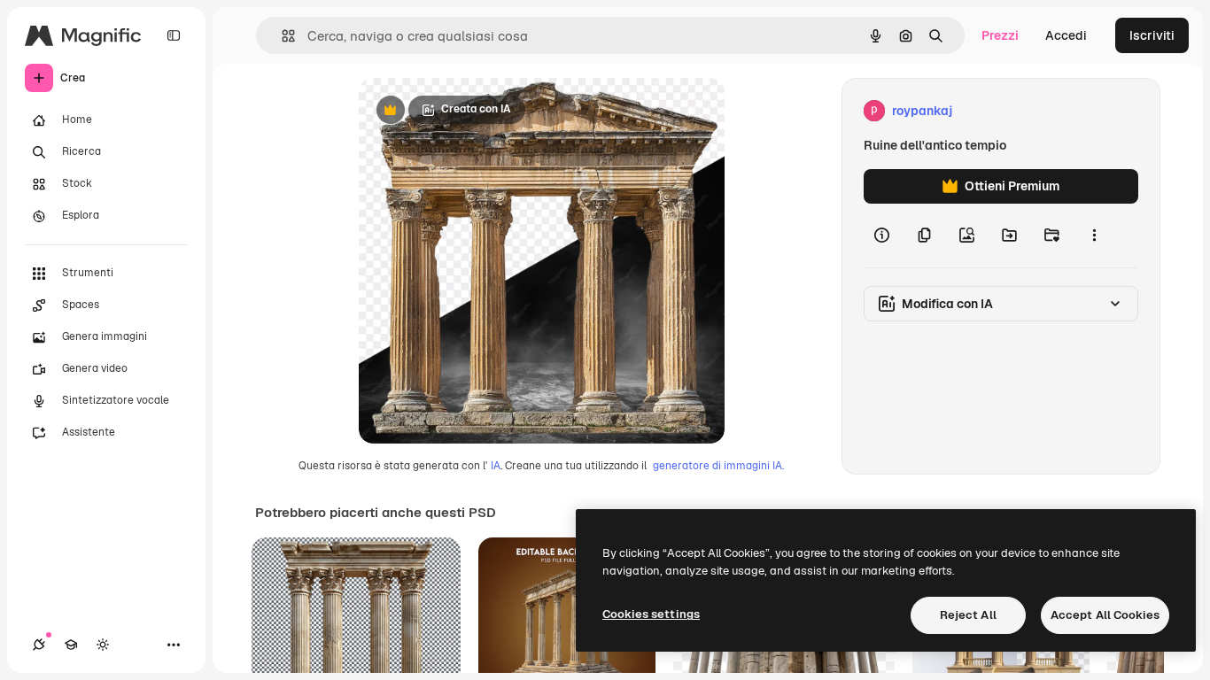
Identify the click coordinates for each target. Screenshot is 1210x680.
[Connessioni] (39, 644)
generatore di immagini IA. (718, 466)
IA (495, 466)
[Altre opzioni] (1094, 235)
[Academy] (71, 644)
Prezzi (1000, 35)
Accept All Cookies (1105, 614)
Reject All (968, 614)
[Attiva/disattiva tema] (103, 644)
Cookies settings (651, 614)
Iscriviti (1152, 35)
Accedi (1066, 35)
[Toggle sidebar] (173, 35)
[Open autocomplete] (281, 35)
